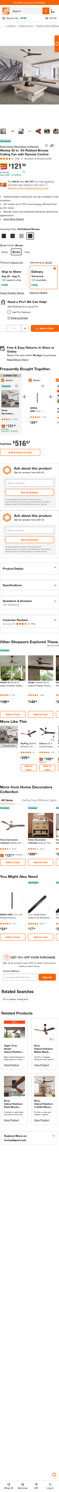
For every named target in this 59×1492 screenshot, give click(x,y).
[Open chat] (57, 43)
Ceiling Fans (26, 25)
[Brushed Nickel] (12, 236)
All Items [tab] (7, 800)
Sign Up (47, 977)
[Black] (3, 236)
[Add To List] (46, 145)
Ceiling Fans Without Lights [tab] (39, 800)
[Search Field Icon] (45, 10)
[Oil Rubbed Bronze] (30, 236)
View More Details (13, 219)
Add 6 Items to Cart (20, 452)
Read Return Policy (18, 359)
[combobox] (26, 11)
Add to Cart (13, 714)
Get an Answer (29, 492)
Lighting (11, 25)
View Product (11, 1064)
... (1, 26)
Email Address (11, 970)
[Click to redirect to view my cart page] (53, 11)
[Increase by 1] (24, 328)
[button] (29, 568)
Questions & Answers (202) (37, 158)
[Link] (38, 405)
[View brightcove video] (47, 131)
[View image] (3, 131)
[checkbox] (9, 312)
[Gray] (21, 236)
